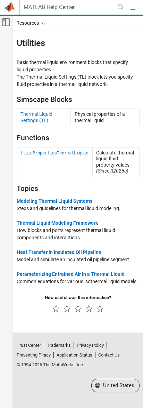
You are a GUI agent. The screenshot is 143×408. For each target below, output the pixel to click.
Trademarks (59, 345)
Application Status (74, 355)
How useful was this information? (78, 297)
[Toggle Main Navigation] (133, 7)
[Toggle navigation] (29, 23)
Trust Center (29, 345)
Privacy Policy (90, 345)
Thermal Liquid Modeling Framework (57, 223)
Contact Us (109, 355)
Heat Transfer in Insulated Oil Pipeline (59, 252)
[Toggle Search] (120, 7)
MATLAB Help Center (49, 7)
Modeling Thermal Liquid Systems (54, 201)
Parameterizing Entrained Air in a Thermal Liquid (71, 274)
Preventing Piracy (34, 355)
